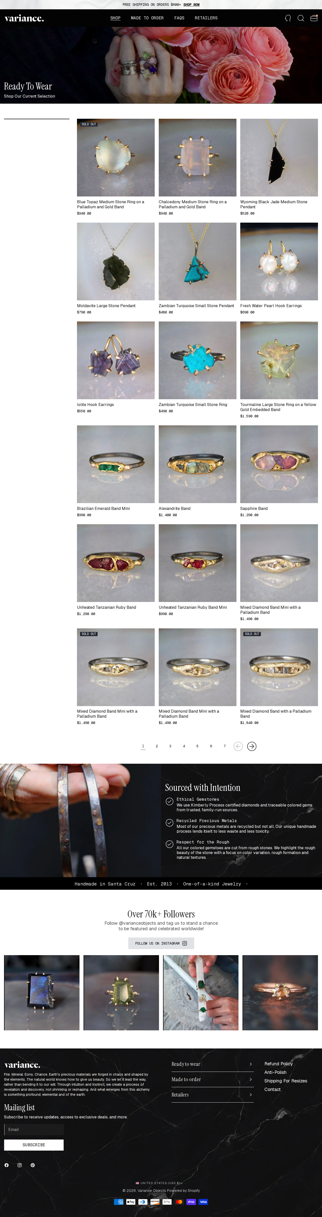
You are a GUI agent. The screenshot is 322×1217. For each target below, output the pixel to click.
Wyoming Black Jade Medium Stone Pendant (273, 204)
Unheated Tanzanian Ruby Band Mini (193, 607)
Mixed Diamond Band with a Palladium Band (275, 714)
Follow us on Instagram (157, 943)
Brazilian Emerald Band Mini (103, 508)
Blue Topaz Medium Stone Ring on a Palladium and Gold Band (110, 204)
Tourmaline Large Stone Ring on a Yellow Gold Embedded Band (278, 407)
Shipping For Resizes (285, 1081)
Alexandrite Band (174, 508)
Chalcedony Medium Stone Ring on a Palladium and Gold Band (193, 204)
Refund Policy (278, 1064)
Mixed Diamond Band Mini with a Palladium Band (270, 610)
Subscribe (34, 1145)
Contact (272, 1089)
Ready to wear (186, 1064)
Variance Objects (152, 1190)
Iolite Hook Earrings (95, 404)
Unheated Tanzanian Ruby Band (106, 607)
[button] (115, 18)
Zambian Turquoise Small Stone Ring (193, 404)
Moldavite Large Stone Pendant (106, 305)
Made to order (186, 1079)
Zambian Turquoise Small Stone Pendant (196, 305)
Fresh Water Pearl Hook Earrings (271, 305)
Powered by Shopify (183, 1190)
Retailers (180, 1094)
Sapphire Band (254, 508)
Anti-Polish (275, 1072)
